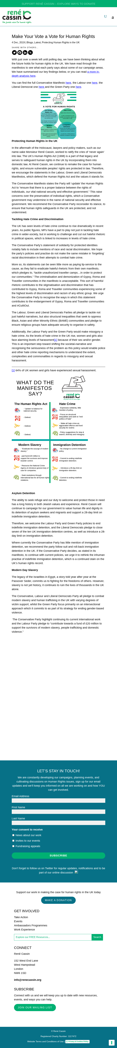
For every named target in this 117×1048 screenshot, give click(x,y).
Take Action (21, 917)
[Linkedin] (25, 52)
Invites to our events (27, 840)
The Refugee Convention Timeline (38, 679)
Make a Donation (58, 900)
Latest (37, 42)
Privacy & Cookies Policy (78, 1041)
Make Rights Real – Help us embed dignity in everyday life (53, 639)
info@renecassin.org (27, 979)
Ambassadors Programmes (30, 925)
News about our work (28, 835)
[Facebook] (19, 52)
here (68, 82)
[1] (55, 339)
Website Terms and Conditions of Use (45, 1041)
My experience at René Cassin (36, 718)
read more (25, 661)
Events (18, 921)
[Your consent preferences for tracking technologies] (112, 1043)
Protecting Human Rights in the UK (61, 42)
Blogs (30, 42)
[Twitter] (14, 52)
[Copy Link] (30, 52)
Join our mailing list (35, 1007)
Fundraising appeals (27, 846)
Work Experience (24, 929)
